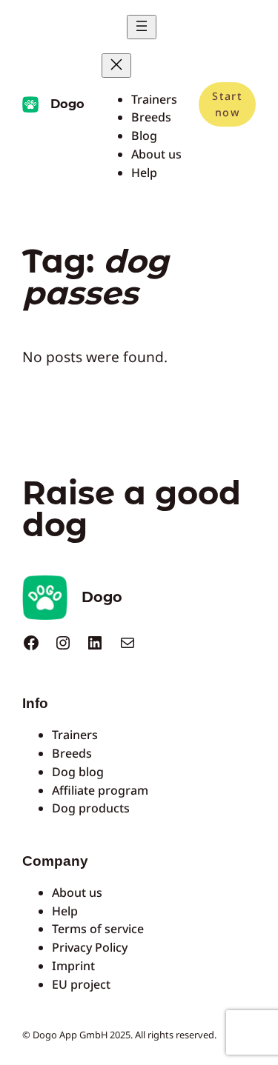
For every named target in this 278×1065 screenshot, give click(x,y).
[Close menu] (116, 65)
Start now (227, 104)
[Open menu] (141, 27)
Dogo (67, 103)
